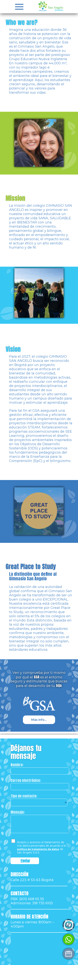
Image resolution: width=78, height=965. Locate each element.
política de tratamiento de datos (38, 849)
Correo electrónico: (26, 780)
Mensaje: (18, 812)
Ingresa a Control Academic (36, 925)
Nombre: (17, 764)
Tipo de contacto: (24, 796)
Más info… (39, 720)
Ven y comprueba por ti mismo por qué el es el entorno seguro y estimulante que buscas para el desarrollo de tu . (39, 679)
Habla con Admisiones (31, 939)
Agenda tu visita (26, 953)
